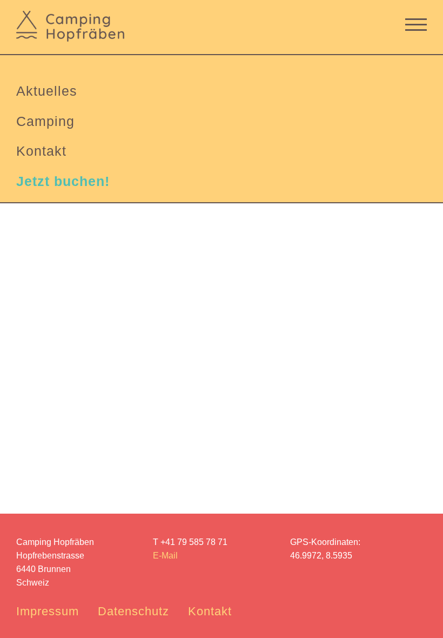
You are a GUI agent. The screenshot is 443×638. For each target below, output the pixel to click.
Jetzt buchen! (63, 181)
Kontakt (41, 150)
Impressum (47, 611)
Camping (45, 121)
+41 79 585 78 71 (193, 542)
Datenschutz (133, 611)
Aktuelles (46, 90)
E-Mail (165, 555)
